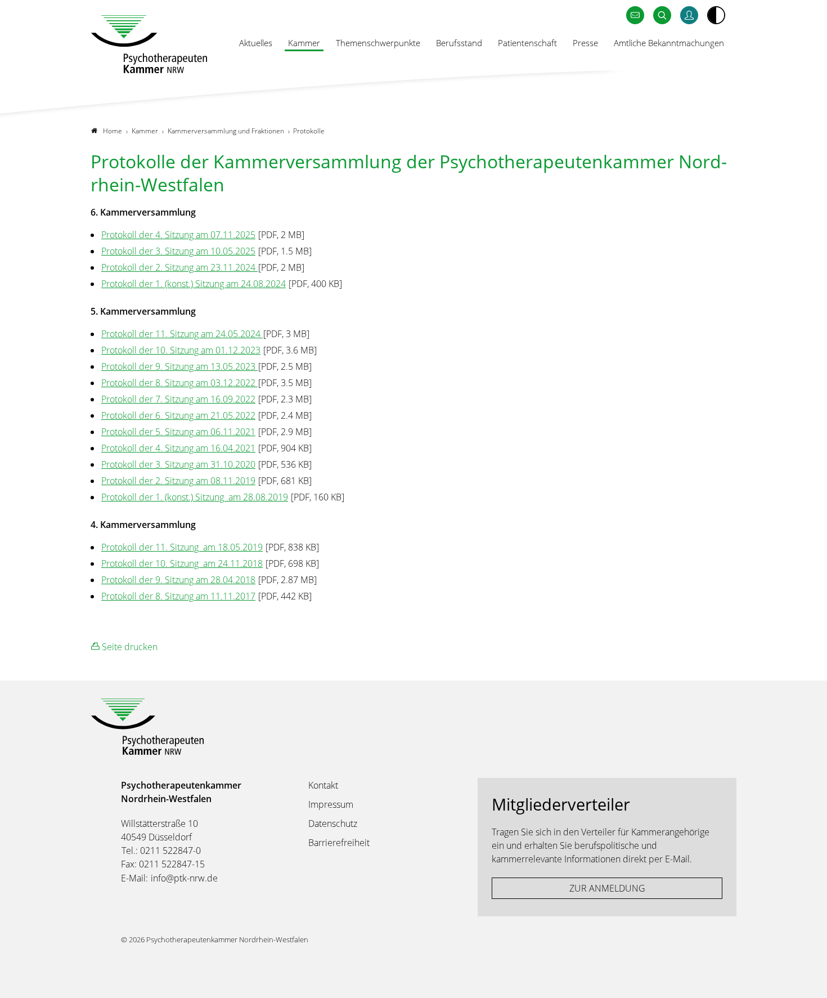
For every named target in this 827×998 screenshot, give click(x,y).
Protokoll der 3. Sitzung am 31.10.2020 (178, 464)
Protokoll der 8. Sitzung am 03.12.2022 (179, 383)
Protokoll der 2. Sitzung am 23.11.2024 (179, 267)
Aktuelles (255, 42)
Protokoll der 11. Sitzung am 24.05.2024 (182, 334)
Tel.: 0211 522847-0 (161, 850)
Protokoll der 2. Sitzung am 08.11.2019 (178, 481)
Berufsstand (459, 42)
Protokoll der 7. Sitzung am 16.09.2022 (178, 399)
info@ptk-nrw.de (184, 878)
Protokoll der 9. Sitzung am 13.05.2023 (179, 366)
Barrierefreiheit (339, 842)
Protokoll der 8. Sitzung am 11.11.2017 (178, 596)
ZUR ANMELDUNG (607, 888)
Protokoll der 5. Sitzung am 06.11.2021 (178, 432)
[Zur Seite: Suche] (662, 15)
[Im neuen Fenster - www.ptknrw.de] (689, 15)
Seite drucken (129, 647)
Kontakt (323, 785)
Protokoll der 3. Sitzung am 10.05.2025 (178, 251)
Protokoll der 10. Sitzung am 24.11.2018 (182, 563)
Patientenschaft (527, 42)
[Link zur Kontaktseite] (635, 15)
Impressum (330, 804)
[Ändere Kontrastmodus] (716, 15)
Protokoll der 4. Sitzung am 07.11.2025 (178, 235)
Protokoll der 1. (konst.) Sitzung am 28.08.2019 (194, 497)
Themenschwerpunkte (378, 42)
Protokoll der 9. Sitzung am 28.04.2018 (178, 580)
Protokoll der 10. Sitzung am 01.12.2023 (180, 350)
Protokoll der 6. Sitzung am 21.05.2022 (178, 415)
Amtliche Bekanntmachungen (669, 42)
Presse (585, 42)
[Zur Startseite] (149, 44)
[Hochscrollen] (807, 978)
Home (112, 131)
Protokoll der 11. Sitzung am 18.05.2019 (182, 547)
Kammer (304, 42)
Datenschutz (332, 823)
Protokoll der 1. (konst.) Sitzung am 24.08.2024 (193, 284)
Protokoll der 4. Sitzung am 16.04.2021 (178, 448)
